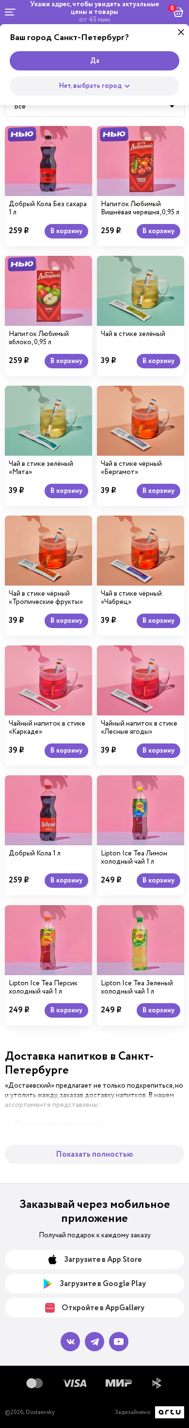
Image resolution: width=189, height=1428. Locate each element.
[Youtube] (118, 1341)
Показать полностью (94, 1154)
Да (94, 61)
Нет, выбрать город (90, 86)
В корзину (66, 231)
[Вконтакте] (70, 1341)
